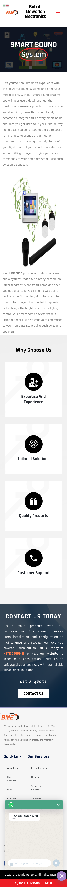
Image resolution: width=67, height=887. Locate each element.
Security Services (36, 787)
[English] (7, 5)
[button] (58, 13)
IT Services (37, 777)
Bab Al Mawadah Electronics (35, 12)
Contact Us (13, 798)
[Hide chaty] (61, 876)
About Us (12, 768)
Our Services (12, 778)
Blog (9, 789)
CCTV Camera (39, 768)
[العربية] (4, 5)
